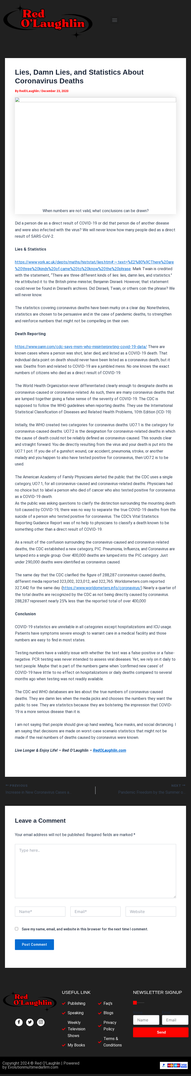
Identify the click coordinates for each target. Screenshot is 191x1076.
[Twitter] (30, 1022)
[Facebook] (19, 1022)
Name (138, 1012)
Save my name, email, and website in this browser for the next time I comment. (85, 929)
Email (166, 1012)
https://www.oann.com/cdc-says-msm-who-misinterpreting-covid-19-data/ (81, 346)
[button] (114, 20)
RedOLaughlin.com (109, 750)
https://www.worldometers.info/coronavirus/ (102, 588)
